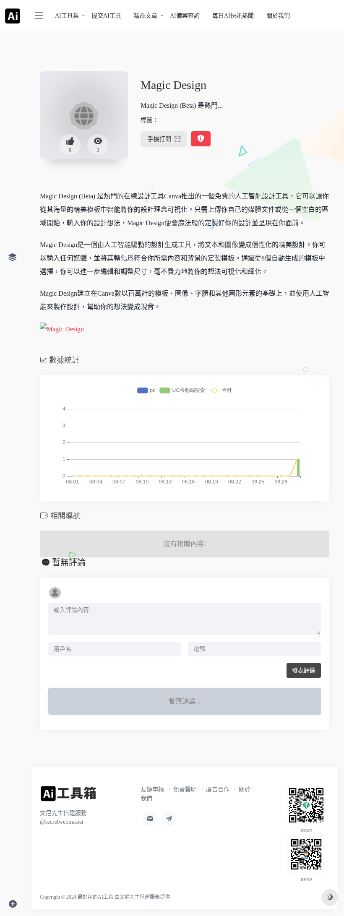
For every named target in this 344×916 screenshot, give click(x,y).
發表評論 (303, 670)
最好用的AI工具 (95, 897)
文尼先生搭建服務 (140, 897)
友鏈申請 (152, 789)
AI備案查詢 (185, 16)
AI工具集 (67, 16)
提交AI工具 (106, 16)
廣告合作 (217, 789)
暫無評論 (69, 562)
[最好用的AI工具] (68, 796)
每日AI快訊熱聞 (233, 16)
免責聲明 (185, 789)
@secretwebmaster (62, 822)
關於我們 (278, 16)
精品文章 (145, 16)
